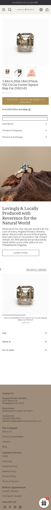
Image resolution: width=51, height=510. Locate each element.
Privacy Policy (9, 476)
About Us (6, 431)
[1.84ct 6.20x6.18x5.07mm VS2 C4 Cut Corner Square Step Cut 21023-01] (25, 294)
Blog (4, 446)
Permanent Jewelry (12, 496)
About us (6, 341)
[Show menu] (4, 9)
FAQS (5, 456)
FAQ (4, 333)
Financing (7, 461)
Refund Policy (9, 471)
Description (8, 124)
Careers (6, 441)
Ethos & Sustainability (12, 436)
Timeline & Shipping (12, 130)
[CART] (47, 9)
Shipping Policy (9, 466)
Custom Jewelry (10, 491)
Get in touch (8, 350)
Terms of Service (10, 481)
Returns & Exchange (12, 137)
